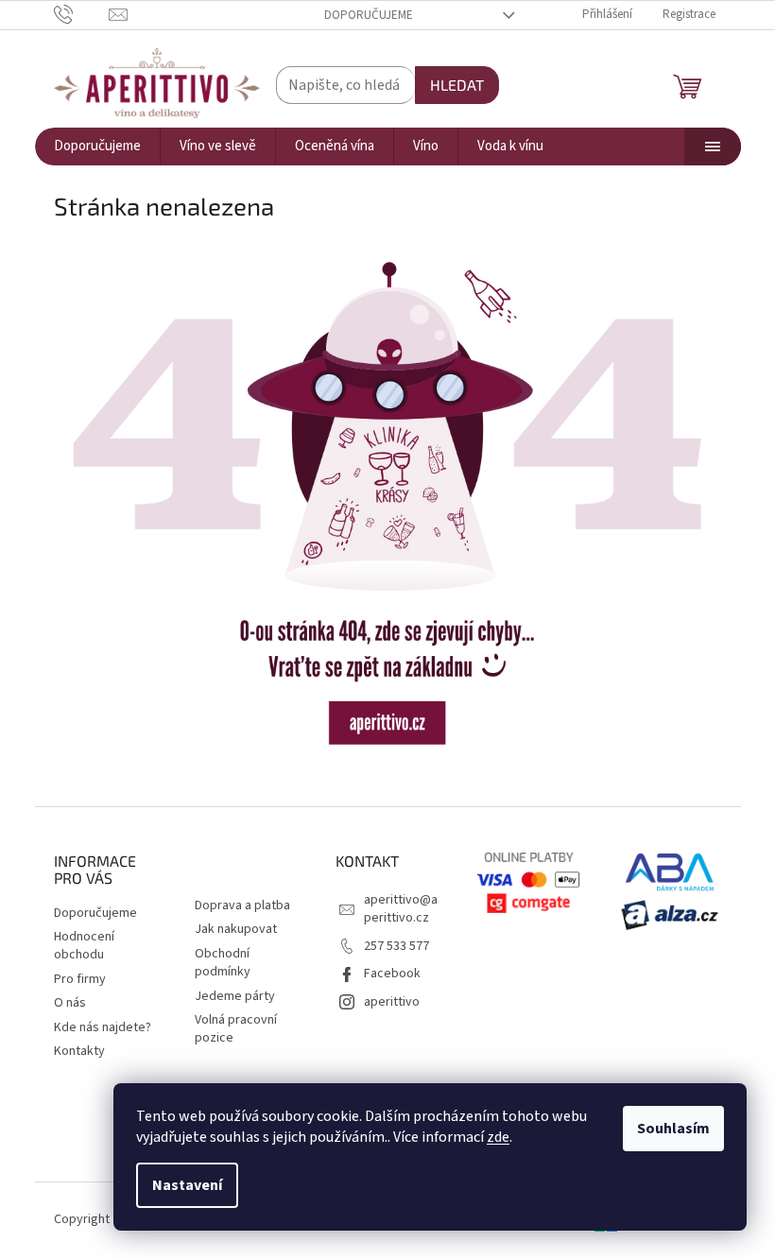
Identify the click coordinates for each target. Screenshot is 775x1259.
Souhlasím (673, 1128)
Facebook (392, 973)
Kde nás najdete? (102, 1027)
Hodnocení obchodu (84, 945)
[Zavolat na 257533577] (82, 14)
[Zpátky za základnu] (388, 502)
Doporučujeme (368, 15)
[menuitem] (97, 146)
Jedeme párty (235, 996)
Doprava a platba (242, 905)
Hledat (457, 85)
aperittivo (392, 1001)
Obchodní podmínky (222, 962)
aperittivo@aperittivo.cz (401, 908)
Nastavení (187, 1185)
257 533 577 (396, 946)
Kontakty (79, 1051)
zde (498, 1137)
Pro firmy (80, 979)
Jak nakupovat (236, 929)
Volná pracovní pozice (236, 1028)
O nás (70, 1002)
